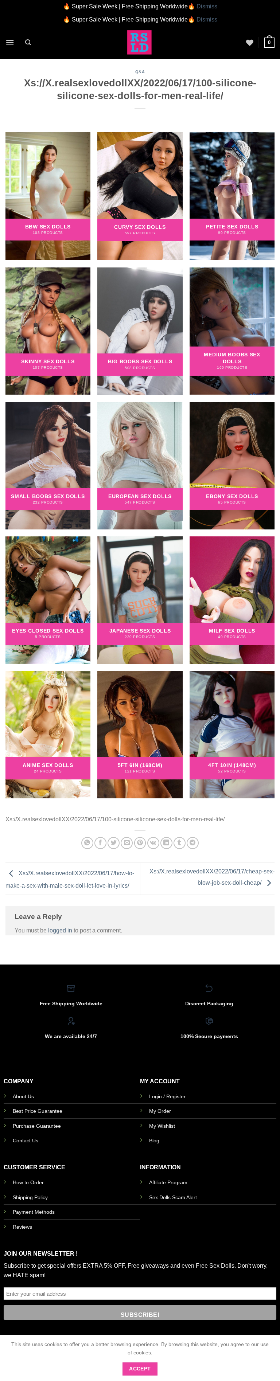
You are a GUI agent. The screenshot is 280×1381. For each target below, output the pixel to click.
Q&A (140, 72)
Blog (154, 1140)
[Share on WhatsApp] (87, 843)
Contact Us (25, 1140)
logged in (60, 930)
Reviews (22, 1227)
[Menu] (9, 42)
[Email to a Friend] (127, 843)
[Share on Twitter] (114, 843)
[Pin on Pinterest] (140, 843)
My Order (160, 1111)
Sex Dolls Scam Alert (173, 1197)
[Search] (28, 42)
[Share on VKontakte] (153, 843)
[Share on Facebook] (100, 843)
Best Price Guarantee (37, 1111)
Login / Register (167, 1096)
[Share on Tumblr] (180, 843)
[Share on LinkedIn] (166, 843)
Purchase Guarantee (37, 1126)
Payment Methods (34, 1212)
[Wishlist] (249, 43)
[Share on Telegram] (193, 843)
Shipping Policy (30, 1197)
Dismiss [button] (207, 6)
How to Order (28, 1182)
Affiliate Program (168, 1182)
